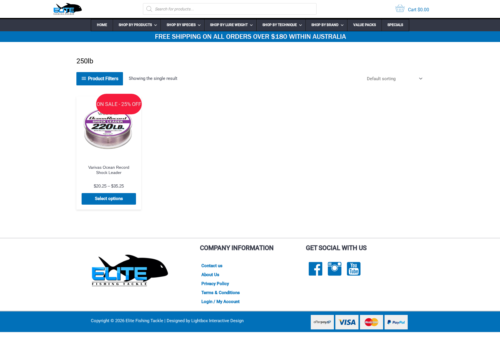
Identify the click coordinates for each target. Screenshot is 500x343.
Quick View (109, 156)
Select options (109, 198)
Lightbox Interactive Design (217, 320)
